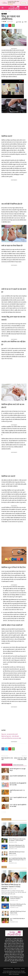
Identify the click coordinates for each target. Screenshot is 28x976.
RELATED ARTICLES (6, 765)
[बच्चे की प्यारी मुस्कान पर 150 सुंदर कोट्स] (5, 770)
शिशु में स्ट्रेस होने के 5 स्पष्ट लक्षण (7, 758)
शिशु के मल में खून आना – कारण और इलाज (10, 736)
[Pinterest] (9, 25)
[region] (14, 123)
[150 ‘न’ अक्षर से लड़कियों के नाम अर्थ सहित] (5, 799)
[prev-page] (2, 812)
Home (2, 11)
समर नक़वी (4, 21)
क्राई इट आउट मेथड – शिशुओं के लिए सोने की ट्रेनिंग (20, 758)
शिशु (6, 11)
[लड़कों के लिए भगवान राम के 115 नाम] (5, 792)
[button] (2, 8)
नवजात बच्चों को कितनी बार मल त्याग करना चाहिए (11, 738)
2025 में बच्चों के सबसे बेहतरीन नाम (18, 776)
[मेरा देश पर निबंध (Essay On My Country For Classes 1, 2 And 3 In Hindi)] (4, 840)
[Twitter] (6, 25)
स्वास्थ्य (9, 11)
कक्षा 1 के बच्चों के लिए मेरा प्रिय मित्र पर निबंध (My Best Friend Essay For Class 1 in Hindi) (17, 860)
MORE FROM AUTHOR (18, 765)
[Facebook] (2, 25)
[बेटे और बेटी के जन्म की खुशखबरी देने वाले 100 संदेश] (5, 784)
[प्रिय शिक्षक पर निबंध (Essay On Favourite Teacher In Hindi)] (14, 829)
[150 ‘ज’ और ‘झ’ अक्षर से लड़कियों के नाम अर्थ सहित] (5, 806)
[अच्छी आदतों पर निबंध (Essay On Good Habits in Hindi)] (4, 853)
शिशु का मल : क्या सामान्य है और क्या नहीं (9, 734)
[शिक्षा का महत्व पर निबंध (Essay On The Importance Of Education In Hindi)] (4, 847)
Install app (24, 2)
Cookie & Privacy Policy (8, 968)
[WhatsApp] (13, 25)
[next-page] (5, 812)
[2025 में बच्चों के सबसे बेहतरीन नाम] (5, 777)
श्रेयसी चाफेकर (5, 835)
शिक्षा (2, 882)
